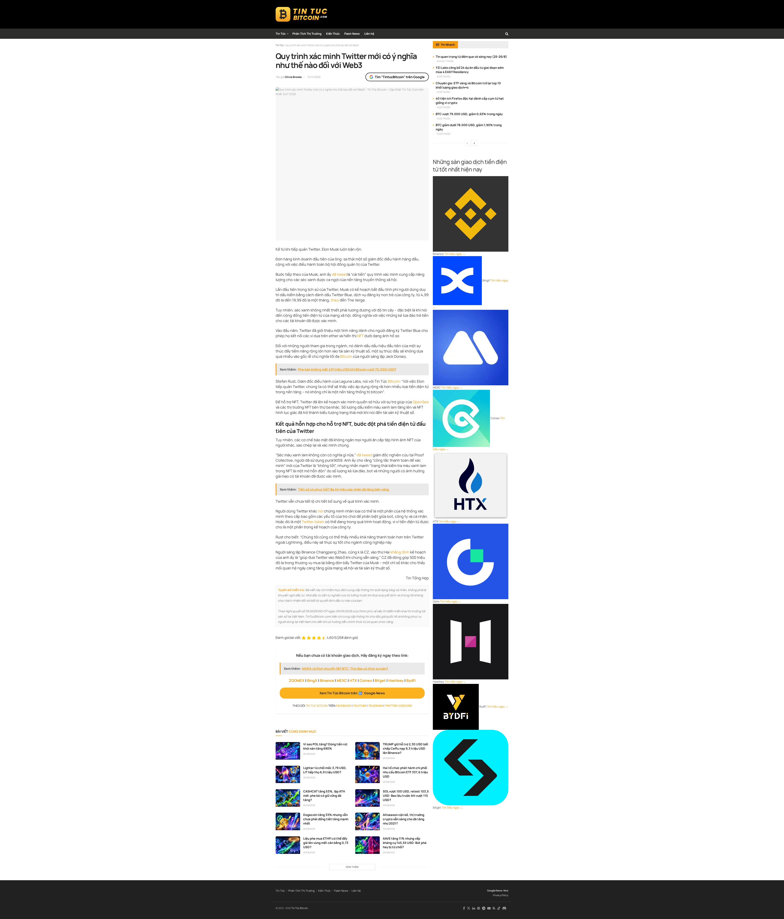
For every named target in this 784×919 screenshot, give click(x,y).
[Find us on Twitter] (468, 908)
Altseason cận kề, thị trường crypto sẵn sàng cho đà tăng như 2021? (403, 819)
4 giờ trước (443, 107)
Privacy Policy (500, 895)
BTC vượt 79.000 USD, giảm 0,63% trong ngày (469, 114)
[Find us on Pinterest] (478, 908)
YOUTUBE (359, 706)
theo (335, 300)
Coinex (366, 680)
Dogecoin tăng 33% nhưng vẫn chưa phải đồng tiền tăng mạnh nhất (325, 819)
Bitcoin (346, 356)
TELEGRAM (375, 706)
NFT (360, 335)
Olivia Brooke (293, 77)
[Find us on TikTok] (498, 908)
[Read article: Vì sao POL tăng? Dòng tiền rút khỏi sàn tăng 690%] (288, 751)
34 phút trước (445, 61)
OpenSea (421, 401)
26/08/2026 (309, 753)
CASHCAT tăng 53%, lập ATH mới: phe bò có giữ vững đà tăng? (324, 795)
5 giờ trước (443, 118)
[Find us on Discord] (504, 908)
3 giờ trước (443, 91)
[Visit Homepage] (301, 14)
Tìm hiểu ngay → (454, 254)
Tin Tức (281, 34)
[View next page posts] (474, 143)
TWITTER (391, 706)
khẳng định (399, 552)
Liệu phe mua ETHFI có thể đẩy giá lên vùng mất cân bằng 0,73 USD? (325, 842)
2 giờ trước (443, 76)
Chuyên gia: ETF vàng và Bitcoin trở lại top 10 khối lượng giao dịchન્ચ (468, 85)
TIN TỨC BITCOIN (317, 706)
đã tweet (339, 274)
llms (505, 890)
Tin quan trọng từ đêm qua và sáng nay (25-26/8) (471, 56)
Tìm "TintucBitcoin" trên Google (400, 77)
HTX (353, 680)
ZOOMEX (296, 680)
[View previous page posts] (467, 143)
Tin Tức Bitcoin (299, 908)
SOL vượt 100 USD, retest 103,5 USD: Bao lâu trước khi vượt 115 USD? (406, 795)
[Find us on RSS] (494, 908)
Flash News (352, 34)
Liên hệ (369, 34)
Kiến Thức (333, 34)
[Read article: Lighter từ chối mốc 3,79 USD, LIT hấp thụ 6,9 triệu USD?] (288, 774)
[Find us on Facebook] (464, 908)
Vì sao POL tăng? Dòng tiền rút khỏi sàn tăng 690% (325, 746)
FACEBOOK (343, 706)
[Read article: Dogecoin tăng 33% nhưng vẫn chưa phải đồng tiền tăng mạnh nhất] (288, 821)
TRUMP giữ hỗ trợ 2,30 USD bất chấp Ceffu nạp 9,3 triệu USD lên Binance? (405, 748)
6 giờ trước (444, 133)
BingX (312, 680)
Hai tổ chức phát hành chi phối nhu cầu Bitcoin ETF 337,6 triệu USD (405, 772)
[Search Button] (506, 34)
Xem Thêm (352, 866)
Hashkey (396, 680)
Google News (494, 890)
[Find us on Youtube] (489, 908)
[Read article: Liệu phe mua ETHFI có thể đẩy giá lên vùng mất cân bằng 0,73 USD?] (288, 845)
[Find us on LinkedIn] (473, 908)
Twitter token (313, 521)
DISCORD (405, 706)
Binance (327, 680)
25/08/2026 (309, 805)
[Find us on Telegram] (483, 908)
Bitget (380, 680)
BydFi (411, 680)
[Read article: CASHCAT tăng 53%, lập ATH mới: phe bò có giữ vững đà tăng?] (288, 798)
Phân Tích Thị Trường (307, 34)
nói (320, 511)
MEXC (342, 680)
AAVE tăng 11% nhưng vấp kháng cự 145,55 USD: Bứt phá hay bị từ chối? (405, 842)
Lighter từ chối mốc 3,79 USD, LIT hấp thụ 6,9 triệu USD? (324, 770)
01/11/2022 (314, 77)
